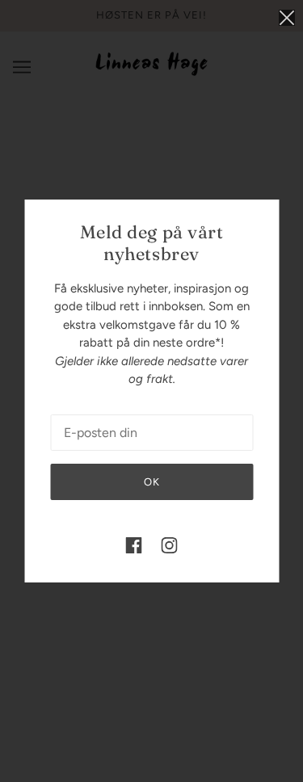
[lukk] (287, 17)
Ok (152, 482)
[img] (134, 545)
